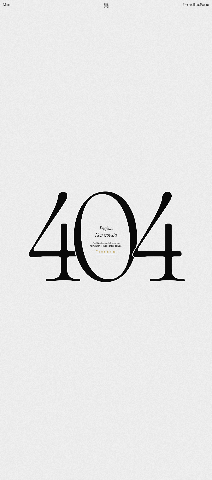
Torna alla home (106, 252)
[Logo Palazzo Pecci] (106, 5)
